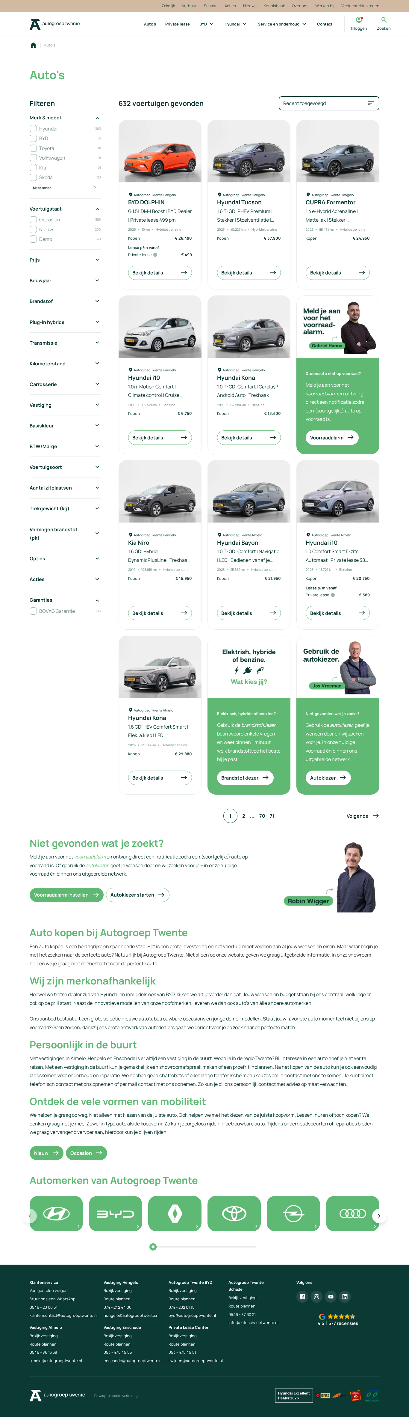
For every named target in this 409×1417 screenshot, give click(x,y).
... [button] (252, 816)
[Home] (55, 24)
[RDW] (339, 1396)
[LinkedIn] (345, 1297)
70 (262, 816)
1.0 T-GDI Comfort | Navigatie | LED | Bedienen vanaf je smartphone (248, 560)
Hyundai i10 (144, 377)
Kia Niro (138, 542)
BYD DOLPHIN (146, 202)
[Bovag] (322, 1396)
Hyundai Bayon (237, 542)
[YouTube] (331, 1297)
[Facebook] (302, 1297)
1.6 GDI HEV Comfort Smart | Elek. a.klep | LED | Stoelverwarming (158, 735)
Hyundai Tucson (239, 202)
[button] (363, 816)
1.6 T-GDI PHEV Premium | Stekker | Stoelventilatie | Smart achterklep (244, 220)
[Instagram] (316, 1297)
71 (272, 816)
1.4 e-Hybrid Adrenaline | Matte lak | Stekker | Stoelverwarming (332, 220)
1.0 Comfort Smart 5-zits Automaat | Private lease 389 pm (337, 560)
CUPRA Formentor (331, 202)
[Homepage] (33, 45)
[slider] (153, 1247)
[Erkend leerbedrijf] (356, 1396)
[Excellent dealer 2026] (294, 1396)
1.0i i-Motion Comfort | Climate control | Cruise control (153, 395)
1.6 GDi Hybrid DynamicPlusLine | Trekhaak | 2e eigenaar (160, 560)
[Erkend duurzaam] (372, 1396)
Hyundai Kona (236, 377)
